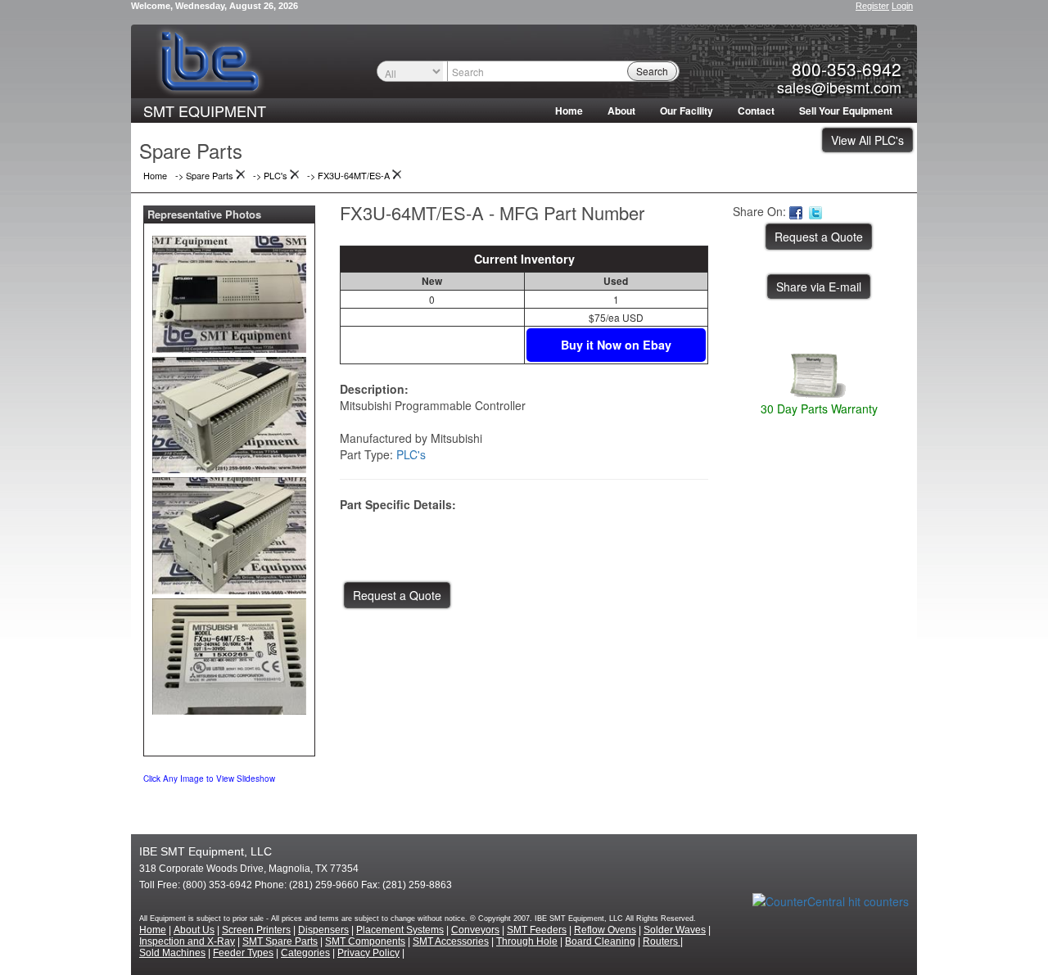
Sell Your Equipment (845, 110)
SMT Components (365, 941)
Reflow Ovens (605, 930)
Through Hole (527, 941)
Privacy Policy (368, 953)
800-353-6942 (846, 69)
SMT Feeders (537, 930)
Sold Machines (172, 953)
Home (569, 110)
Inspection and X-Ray (187, 941)
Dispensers (323, 930)
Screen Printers (256, 930)
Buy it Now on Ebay (616, 344)
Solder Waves (675, 930)
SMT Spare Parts (280, 941)
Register (872, 6)
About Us (194, 930)
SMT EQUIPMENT (204, 110)
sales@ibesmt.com (839, 87)
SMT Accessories (451, 941)
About (621, 110)
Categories (305, 953)
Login (902, 6)
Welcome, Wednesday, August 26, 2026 (214, 6)
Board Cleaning (600, 941)
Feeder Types (243, 953)
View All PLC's (867, 140)
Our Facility (686, 110)
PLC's (411, 454)
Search (652, 71)
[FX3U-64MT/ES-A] (229, 290)
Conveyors (475, 930)
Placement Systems (400, 930)
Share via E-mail (818, 286)
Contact (756, 110)
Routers (661, 941)
